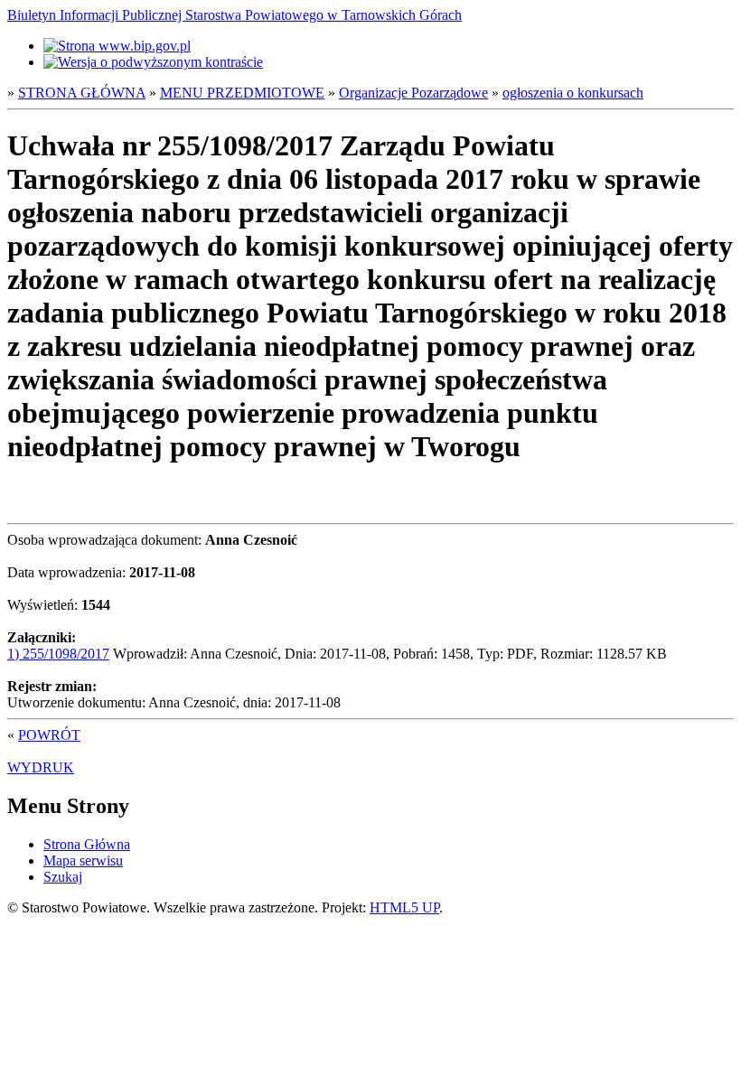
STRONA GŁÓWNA (81, 92)
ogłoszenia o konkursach (572, 92)
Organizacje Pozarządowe (413, 92)
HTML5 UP (404, 907)
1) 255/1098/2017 (58, 653)
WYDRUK (40, 767)
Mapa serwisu (83, 860)
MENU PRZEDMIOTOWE (242, 92)
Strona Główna (86, 844)
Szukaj (62, 876)
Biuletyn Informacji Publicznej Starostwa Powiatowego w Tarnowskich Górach (234, 15)
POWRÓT (49, 735)
